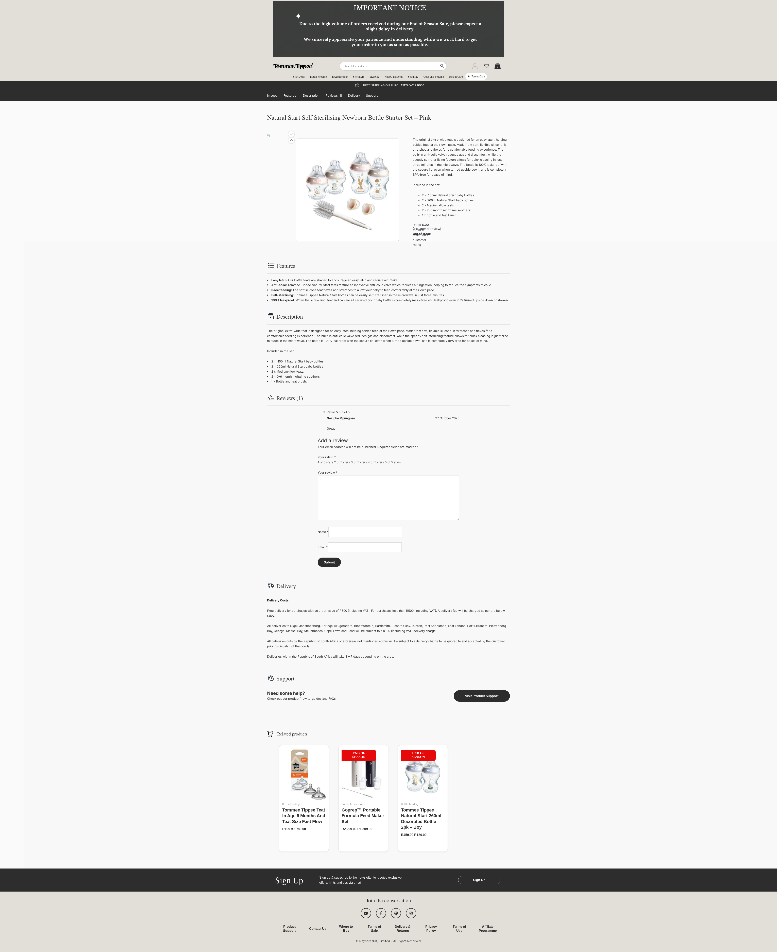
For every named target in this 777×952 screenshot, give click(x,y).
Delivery (354, 95)
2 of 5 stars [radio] (342, 462)
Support (372, 95)
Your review (327, 472)
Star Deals (299, 76)
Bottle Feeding (318, 76)
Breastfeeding (340, 76)
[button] (269, 135)
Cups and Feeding (434, 76)
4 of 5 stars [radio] (376, 462)
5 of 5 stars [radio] (393, 462)
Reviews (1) (334, 95)
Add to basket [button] (304, 837)
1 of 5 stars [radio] (325, 462)
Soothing (413, 76)
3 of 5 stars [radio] (359, 462)
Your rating (327, 457)
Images (272, 95)
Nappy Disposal (394, 76)
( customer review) (427, 229)
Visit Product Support (482, 696)
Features (290, 95)
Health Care (456, 76)
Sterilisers (358, 76)
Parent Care (478, 76)
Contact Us (317, 928)
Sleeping (374, 76)
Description (311, 95)
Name (323, 532)
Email (323, 547)
